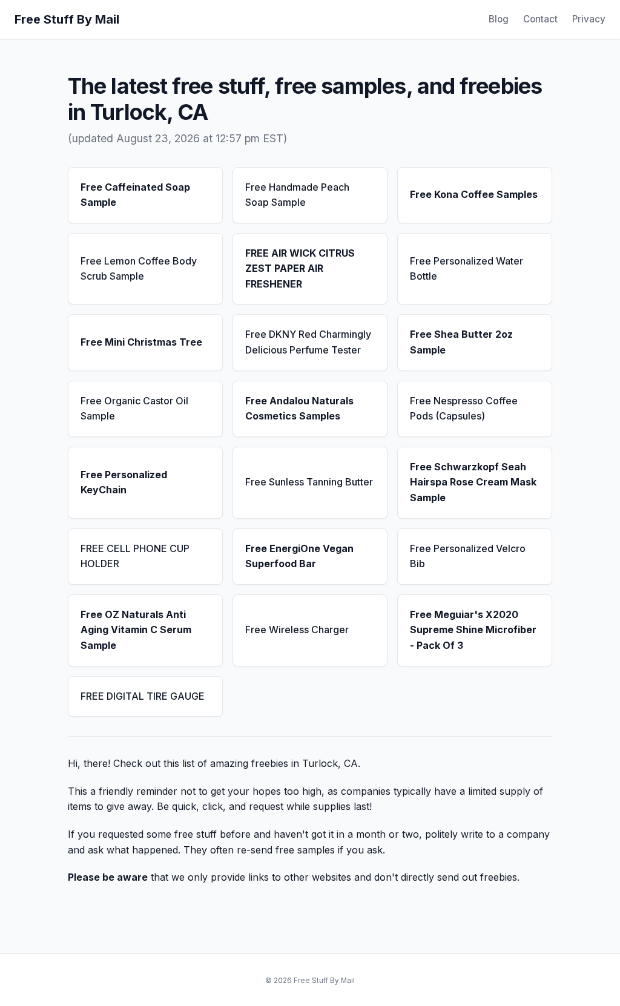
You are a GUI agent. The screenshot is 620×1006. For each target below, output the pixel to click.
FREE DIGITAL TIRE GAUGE (143, 696)
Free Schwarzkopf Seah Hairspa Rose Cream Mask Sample (473, 482)
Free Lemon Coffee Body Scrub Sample (139, 269)
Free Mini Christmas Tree (141, 342)
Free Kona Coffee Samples (474, 194)
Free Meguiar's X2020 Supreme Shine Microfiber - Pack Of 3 (473, 629)
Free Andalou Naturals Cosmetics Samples (299, 408)
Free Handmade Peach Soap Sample (297, 195)
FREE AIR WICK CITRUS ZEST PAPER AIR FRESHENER (300, 268)
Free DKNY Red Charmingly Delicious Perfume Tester (308, 342)
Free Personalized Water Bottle (466, 269)
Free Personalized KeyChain (124, 482)
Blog (499, 19)
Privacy (588, 19)
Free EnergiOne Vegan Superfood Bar (299, 556)
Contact (540, 19)
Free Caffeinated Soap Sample (135, 195)
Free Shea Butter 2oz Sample (461, 342)
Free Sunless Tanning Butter (309, 482)
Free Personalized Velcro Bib (468, 556)
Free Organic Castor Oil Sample (134, 408)
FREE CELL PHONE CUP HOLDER (135, 556)
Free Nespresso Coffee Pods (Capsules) (464, 408)
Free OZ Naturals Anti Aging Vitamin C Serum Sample (136, 629)
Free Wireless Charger (297, 629)
